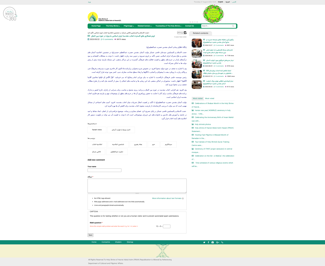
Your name (92, 166)
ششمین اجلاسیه (118, 144)
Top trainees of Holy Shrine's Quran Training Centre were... (210, 144)
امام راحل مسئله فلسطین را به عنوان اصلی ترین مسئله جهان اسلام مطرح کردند (218, 51)
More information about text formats (166, 198)
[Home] (104, 13)
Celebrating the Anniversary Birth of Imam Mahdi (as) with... (212, 119)
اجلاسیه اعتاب (97, 144)
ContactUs (106, 242)
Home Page (96, 26)
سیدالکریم (168, 144)
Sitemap (130, 242)
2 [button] (192, 22)
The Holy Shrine (111, 27)
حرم (153, 144)
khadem (118, 242)
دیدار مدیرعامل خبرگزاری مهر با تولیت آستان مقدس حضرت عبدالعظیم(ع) (218, 61)
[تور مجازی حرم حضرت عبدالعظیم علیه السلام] (10, 20)
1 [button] (190, 22)
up (182, 32)
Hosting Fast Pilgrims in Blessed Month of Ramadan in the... (210, 137)
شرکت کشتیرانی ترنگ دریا (9, 255)
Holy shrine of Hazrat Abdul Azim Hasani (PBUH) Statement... (213, 130)
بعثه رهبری (138, 144)
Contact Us (189, 26)
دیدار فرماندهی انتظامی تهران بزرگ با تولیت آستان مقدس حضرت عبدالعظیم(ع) (218, 82)
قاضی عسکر (96, 151)
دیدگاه (90, 177)
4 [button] (197, 22)
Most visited (198, 98)
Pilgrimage (127, 27)
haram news (97, 129)
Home (94, 242)
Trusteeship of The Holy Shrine (167, 27)
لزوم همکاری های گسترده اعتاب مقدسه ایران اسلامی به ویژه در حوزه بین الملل (123, 36)
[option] (213, 14)
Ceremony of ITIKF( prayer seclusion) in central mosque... (212, 151)
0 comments (108, 39)
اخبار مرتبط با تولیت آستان (121, 129)
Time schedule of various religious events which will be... (212, 165)
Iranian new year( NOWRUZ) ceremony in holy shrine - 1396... (211, 112)
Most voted (209, 98)
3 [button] (195, 22)
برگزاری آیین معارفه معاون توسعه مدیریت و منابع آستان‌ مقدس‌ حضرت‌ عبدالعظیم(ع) (218, 41)
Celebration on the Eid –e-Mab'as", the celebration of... (213, 158)
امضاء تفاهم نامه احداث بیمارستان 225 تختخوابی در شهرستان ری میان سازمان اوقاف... (218, 72)
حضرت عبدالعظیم (117, 151)
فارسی (234, 2)
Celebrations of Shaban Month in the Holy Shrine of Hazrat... (212, 105)
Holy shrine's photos (203, 124)
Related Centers (143, 27)
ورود (89, 2)
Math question (96, 223)
